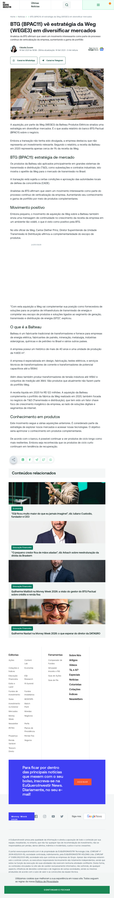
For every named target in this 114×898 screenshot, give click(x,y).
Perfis (26, 723)
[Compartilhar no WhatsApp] (50, 459)
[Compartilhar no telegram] (36, 459)
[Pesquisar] (67, 4)
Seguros (28, 740)
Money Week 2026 (19, 817)
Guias (11, 699)
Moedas (28, 711)
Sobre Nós (75, 655)
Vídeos (73, 665)
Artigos (73, 660)
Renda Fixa (29, 736)
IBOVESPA (28, 699)
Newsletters (76, 699)
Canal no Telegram (54, 60)
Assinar (82, 782)
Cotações (74, 689)
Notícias (21, 17)
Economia (28, 668)
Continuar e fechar (57, 890)
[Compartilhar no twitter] (43, 459)
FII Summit (29, 683)
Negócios (28, 716)
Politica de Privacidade (46, 881)
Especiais (74, 674)
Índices (73, 694)
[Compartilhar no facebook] (30, 459)
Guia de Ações (54, 676)
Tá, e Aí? (73, 669)
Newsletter (13, 723)
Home (12, 17)
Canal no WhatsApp (26, 60)
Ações (11, 660)
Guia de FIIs (53, 680)
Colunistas (75, 684)
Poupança (13, 736)
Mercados (13, 711)
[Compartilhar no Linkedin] (23, 459)
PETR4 (11, 728)
